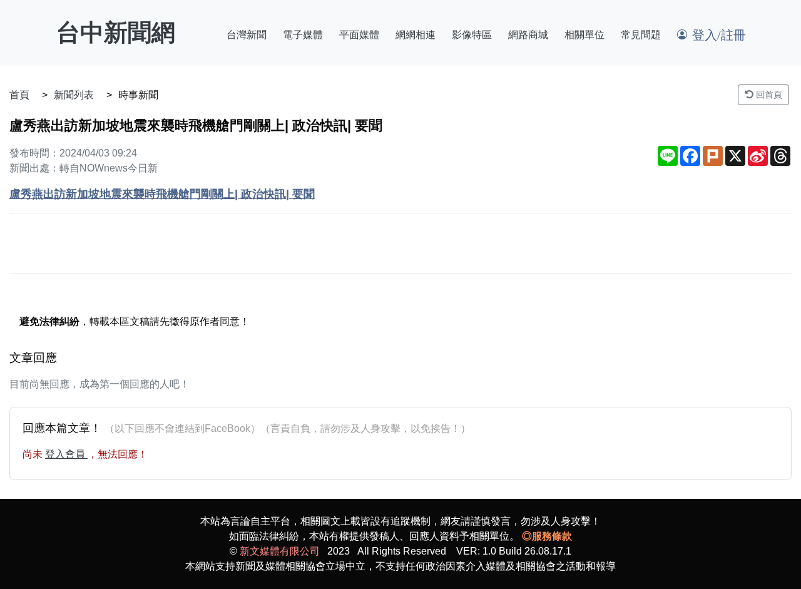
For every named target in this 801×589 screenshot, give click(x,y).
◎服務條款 (547, 536)
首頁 (19, 95)
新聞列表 (74, 95)
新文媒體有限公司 (280, 551)
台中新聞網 (115, 32)
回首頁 (767, 95)
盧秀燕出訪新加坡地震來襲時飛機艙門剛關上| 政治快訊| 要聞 (162, 194)
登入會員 (66, 454)
